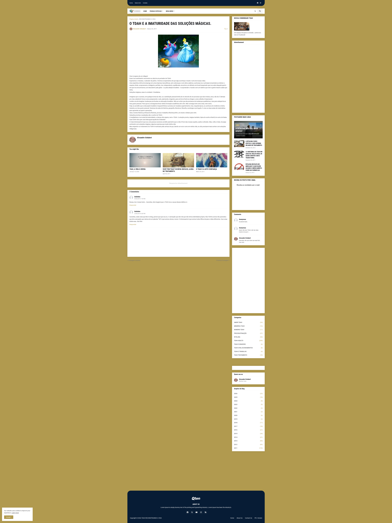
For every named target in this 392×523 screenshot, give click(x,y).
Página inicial (133, 19)
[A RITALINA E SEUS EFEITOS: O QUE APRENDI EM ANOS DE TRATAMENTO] (239, 143)
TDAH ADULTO (248, 340)
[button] (255, 11)
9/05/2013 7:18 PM (139, 199)
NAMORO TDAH (248, 329)
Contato (145, 3)
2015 (248, 433)
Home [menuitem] (145, 11)
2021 (248, 412)
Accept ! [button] (8, 517)
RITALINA (248, 337)
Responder (132, 205)
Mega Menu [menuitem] (169, 11)
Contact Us (248, 518)
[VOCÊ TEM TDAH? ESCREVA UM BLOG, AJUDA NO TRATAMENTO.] (178, 160)
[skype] (205, 512)
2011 (248, 448)
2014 (248, 437)
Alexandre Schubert (245, 379)
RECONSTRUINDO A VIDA (147, 19)
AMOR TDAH (248, 322)
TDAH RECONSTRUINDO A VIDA (151, 518)
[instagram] (260, 3)
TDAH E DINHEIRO (248, 344)
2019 (248, 419)
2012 (248, 444)
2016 (248, 430)
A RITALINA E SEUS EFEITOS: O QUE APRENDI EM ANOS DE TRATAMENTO (254, 143)
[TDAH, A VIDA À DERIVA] (145, 160)
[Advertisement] (248, 78)
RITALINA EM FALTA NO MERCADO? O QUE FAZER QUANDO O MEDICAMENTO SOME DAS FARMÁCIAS (254, 167)
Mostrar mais (242, 381)
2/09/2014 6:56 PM (139, 213)
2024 (248, 401)
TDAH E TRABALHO (248, 351)
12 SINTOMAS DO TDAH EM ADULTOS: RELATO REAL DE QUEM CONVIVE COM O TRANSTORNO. (254, 155)
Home (131, 3)
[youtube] (196, 512)
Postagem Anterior (134, 260)
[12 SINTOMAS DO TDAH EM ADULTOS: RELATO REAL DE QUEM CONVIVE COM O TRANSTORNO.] (239, 154)
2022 (248, 408)
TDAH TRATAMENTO (248, 355)
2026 (248, 393)
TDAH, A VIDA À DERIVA (137, 169)
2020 (248, 415)
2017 (248, 426)
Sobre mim (138, 3)
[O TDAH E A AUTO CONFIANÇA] (211, 160)
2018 (248, 422)
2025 (248, 397)
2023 (248, 404)
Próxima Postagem (222, 260)
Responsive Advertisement (178, 183)
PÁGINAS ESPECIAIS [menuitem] (156, 11)
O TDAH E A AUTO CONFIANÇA (206, 169)
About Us (239, 518)
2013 (248, 441)
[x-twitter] (192, 512)
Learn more (15, 513)
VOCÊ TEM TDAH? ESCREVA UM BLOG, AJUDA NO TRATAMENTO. (178, 170)
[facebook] (257, 3)
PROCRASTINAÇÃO (248, 333)
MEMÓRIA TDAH (248, 326)
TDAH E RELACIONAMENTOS (248, 348)
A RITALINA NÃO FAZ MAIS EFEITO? (247, 129)
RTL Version (258, 518)
